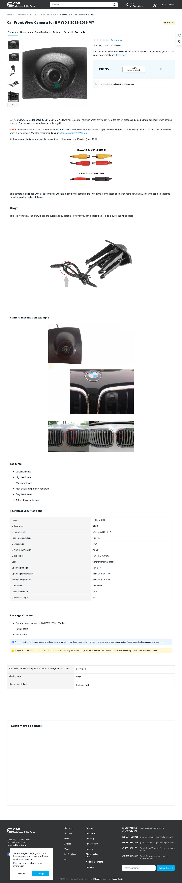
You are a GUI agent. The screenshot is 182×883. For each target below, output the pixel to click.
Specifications (42, 32)
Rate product (117, 40)
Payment (68, 32)
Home (9, 14)
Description (26, 32)
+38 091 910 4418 (130, 856)
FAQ (66, 859)
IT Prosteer (97, 879)
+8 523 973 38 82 (129, 828)
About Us (68, 833)
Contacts (68, 828)
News (66, 838)
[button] (13, 105)
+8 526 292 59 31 (129, 848)
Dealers (89, 849)
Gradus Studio (117, 879)
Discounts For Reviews (92, 855)
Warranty (80, 32)
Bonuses (90, 867)
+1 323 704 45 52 (129, 831)
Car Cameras (33, 14)
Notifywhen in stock (133, 69)
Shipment (90, 833)
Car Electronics (20, 14)
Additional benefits (94, 862)
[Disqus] (91, 765)
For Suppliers (70, 854)
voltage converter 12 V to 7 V (72, 133)
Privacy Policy (92, 844)
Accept (40, 873)
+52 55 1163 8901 (130, 837)
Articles (67, 844)
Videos (67, 849)
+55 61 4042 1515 (130, 843)
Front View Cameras (48, 14)
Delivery (56, 32)
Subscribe (164, 868)
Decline (21, 873)
